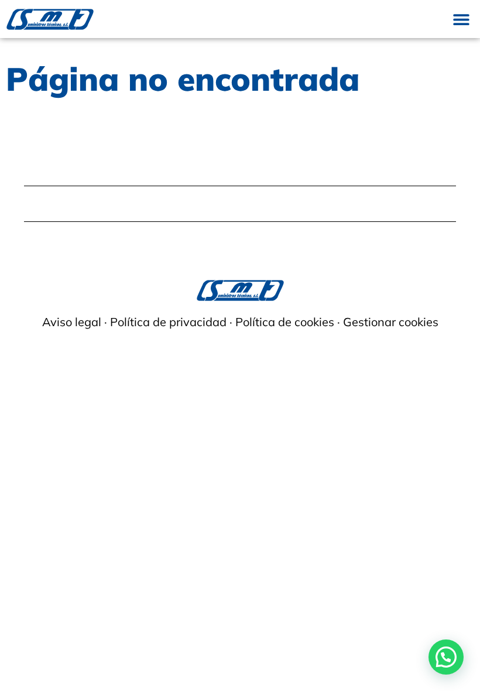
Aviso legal (71, 321)
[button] (461, 19)
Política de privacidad (168, 321)
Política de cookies (284, 321)
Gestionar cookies (390, 321)
